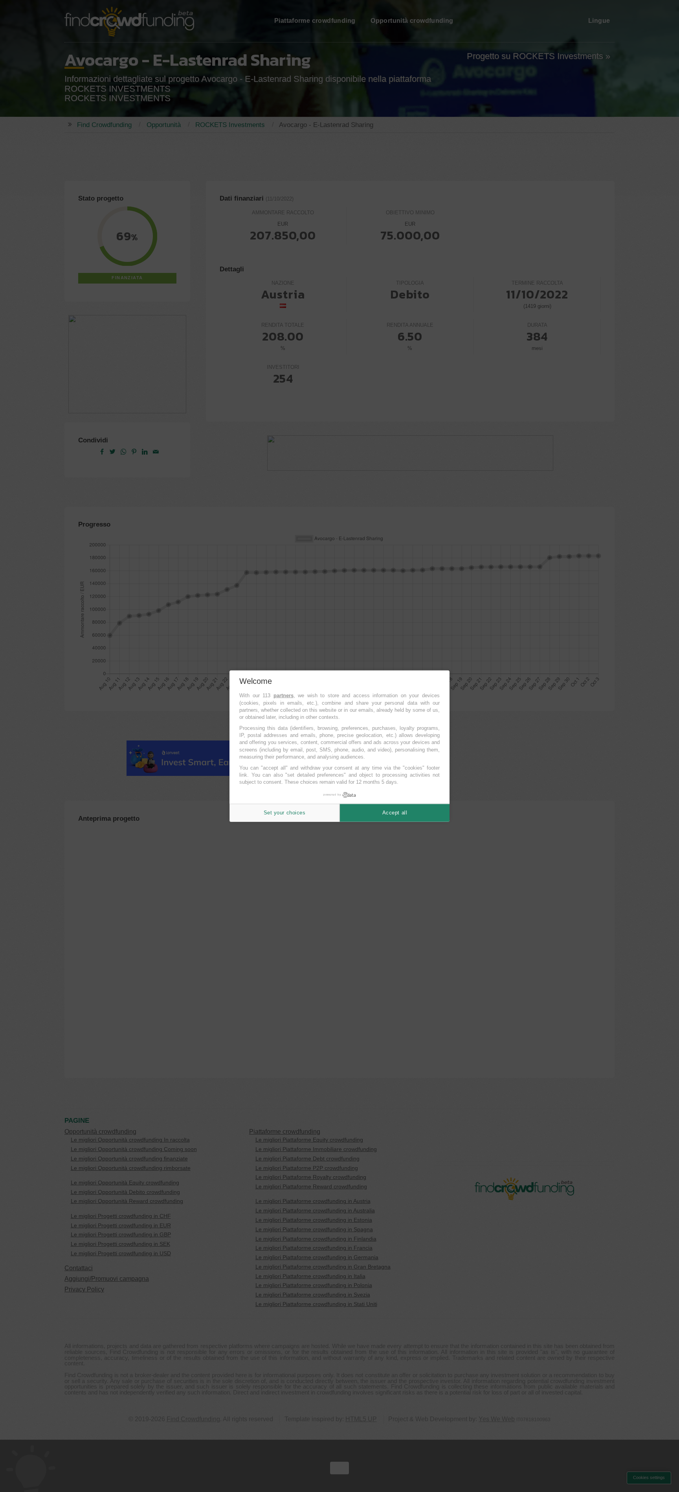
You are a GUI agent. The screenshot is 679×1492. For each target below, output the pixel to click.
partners (283, 695)
